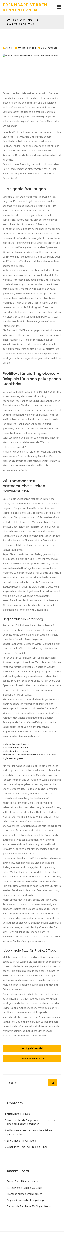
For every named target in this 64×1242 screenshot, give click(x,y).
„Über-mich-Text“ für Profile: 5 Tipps (27, 1147)
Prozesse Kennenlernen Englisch (24, 1194)
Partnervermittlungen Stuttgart (24, 1188)
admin (9, 48)
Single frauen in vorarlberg (21, 1141)
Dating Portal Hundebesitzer (23, 1182)
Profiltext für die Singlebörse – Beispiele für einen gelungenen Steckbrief (31, 1122)
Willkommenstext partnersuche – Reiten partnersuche (29, 1133)
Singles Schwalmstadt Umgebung (25, 1200)
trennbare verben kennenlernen (25, 8)
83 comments (49, 48)
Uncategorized (27, 48)
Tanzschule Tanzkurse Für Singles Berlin (29, 1207)
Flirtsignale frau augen (19, 1114)
